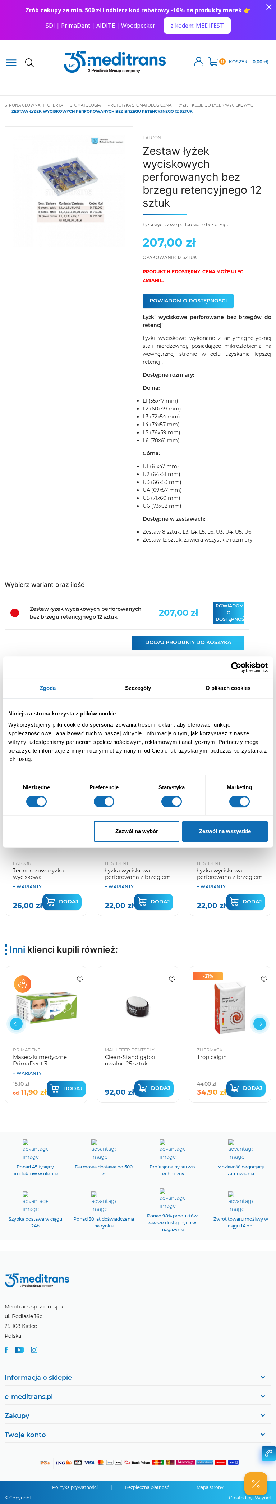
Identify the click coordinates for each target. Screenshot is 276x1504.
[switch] (104, 801)
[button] (16, 1024)
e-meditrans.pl (29, 1397)
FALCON (152, 137)
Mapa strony (210, 1487)
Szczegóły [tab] (138, 688)
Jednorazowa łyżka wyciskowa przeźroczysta (38, 877)
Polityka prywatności (75, 1487)
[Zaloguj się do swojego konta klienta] (198, 62)
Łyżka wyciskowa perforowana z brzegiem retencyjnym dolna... (230, 877)
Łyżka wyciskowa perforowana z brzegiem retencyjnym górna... (138, 877)
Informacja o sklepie (38, 1378)
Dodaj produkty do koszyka (188, 642)
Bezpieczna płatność (147, 1487)
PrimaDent (26, 1049)
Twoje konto (25, 1435)
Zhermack (209, 1049)
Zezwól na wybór (136, 831)
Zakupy (17, 1416)
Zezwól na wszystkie (225, 831)
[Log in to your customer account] (80, 979)
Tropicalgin (212, 1057)
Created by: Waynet (250, 1497)
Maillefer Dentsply (130, 1049)
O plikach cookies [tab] (228, 688)
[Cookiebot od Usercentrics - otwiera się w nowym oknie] (236, 667)
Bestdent (117, 863)
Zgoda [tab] (48, 688)
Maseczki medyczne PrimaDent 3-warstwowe (40, 1063)
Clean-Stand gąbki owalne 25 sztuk (130, 1060)
